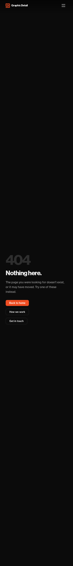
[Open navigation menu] (63, 5)
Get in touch (16, 321)
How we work (17, 312)
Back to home (17, 303)
